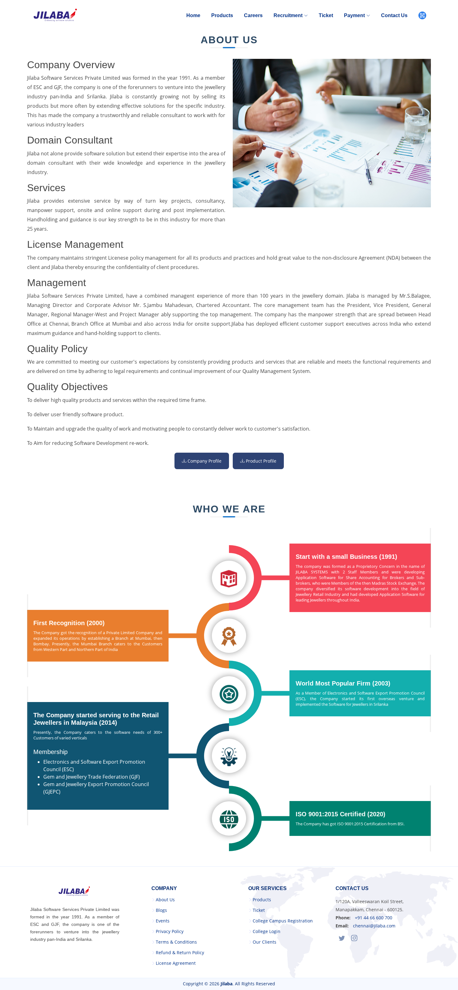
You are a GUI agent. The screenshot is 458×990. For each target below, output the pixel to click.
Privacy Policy (170, 931)
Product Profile (260, 461)
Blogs (161, 910)
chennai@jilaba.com (374, 926)
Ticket (326, 15)
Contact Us (394, 15)
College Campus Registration (283, 921)
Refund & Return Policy (180, 952)
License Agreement (176, 963)
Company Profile (204, 461)
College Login (266, 931)
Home (193, 15)
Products (222, 15)
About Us (165, 900)
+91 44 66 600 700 (373, 918)
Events (162, 921)
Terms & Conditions (176, 942)
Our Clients (264, 942)
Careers (253, 15)
